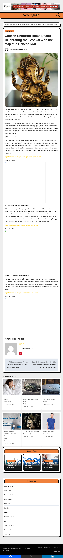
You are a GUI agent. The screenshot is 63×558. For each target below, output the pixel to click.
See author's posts (27, 348)
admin (13, 49)
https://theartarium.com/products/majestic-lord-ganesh (21, 225)
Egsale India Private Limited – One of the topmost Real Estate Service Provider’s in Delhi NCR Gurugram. (44, 364)
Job (5, 521)
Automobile (7, 490)
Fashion (6, 508)
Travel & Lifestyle (9, 530)
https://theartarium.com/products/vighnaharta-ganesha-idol (23, 157)
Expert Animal (26, 433)
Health (6, 512)
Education (7, 503)
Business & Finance (10, 495)
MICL (5, 440)
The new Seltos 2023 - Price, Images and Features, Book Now (31, 399)
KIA (24, 403)
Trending (7, 534)
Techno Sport (46, 433)
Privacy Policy (56, 547)
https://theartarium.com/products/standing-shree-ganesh (22, 293)
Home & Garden (9, 517)
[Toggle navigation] (4, 15)
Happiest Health (7, 401)
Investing (45, 401)
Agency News (9, 31)
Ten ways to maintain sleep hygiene (11, 398)
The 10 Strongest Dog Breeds (31, 431)
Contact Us (47, 547)
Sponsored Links (9, 404)
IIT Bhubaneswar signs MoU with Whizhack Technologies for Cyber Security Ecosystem (17, 364)
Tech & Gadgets (9, 525)
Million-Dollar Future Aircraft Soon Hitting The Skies (50, 398)
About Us (39, 547)
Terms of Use (56, 551)
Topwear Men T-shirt (48, 431)
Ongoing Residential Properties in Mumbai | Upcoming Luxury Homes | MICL (11, 435)
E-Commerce (8, 499)
